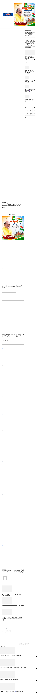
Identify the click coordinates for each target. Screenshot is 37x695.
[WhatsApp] (9, 211)
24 (25, 114)
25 (27, 114)
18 (27, 113)
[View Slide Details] (13, 346)
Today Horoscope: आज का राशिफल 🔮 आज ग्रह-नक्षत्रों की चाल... (30, 90)
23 (34, 113)
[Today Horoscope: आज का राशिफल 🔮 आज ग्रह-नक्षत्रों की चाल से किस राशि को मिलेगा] (30, 86)
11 (27, 111)
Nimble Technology (11, 644)
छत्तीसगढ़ (5, 29)
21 (31, 113)
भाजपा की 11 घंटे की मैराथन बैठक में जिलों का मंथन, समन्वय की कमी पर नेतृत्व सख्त (30, 38)
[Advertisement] (12, 290)
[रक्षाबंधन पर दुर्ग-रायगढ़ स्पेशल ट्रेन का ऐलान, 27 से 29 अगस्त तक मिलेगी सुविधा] (13, 600)
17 (25, 113)
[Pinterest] (7, 211)
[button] (31, 27)
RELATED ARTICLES (5, 584)
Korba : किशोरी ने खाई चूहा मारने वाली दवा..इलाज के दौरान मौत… (6, 571)
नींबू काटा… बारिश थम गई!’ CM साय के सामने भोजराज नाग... (29, 100)
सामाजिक (5, 202)
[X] (5, 211)
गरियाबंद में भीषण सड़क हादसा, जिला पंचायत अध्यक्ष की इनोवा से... (29, 57)
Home (2, 29)
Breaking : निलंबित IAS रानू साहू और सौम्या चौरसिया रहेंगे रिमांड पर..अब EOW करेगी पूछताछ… (19, 571)
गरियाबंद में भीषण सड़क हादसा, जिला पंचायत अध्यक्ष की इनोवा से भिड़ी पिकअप (30, 33)
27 (30, 114)
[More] (11, 211)
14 (31, 111)
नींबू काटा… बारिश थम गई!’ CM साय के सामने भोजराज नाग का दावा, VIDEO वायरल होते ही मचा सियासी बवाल (30, 46)
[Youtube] (8, 636)
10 (25, 111)
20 (30, 113)
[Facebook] (3, 211)
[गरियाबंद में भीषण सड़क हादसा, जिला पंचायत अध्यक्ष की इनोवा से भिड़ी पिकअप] (30, 52)
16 (34, 111)
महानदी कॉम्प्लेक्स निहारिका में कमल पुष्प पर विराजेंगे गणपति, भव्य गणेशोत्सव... (30, 71)
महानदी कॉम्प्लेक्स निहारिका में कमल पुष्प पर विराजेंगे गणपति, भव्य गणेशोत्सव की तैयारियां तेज (30, 35)
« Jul (25, 117)
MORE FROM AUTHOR (12, 584)
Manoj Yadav (10, 576)
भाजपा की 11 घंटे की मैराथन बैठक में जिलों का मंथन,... (30, 81)
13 (30, 111)
